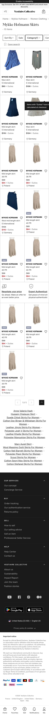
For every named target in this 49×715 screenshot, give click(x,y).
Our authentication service (17, 507)
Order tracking (11, 503)
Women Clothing (38, 18)
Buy (6, 499)
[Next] (31, 402)
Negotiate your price (12, 291)
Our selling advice (13, 529)
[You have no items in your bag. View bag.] (43, 11)
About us (8, 569)
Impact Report (11, 577)
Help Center (10, 551)
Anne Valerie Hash (23, 411)
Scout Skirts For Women (23, 457)
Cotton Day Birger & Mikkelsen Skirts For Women (24, 422)
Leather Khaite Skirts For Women (23, 434)
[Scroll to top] (41, 402)
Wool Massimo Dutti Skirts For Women (23, 447)
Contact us (9, 555)
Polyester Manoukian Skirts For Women (24, 437)
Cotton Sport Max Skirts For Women (23, 460)
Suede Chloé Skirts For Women (23, 417)
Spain (22, 701)
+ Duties (9, 86)
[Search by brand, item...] (5, 11)
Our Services (11, 481)
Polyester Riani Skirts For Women (23, 454)
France (7, 699)
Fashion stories (11, 586)
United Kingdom (17, 699)
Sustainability (11, 573)
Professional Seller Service (17, 537)
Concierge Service (13, 489)
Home (5, 18)
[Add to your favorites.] (21, 77)
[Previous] (17, 402)
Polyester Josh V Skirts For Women (23, 430)
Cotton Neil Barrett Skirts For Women (23, 450)
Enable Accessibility (24, 1)
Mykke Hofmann (19, 18)
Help (6, 547)
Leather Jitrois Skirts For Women (23, 427)
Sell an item (10, 533)
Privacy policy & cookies (23, 628)
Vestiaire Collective (15, 565)
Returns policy (11, 511)
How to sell (9, 525)
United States (29, 699)
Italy (27, 701)
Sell (6, 521)
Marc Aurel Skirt (23, 444)
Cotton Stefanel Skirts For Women (24, 464)
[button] (43, 11)
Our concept (10, 485)
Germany (39, 699)
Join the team (11, 582)
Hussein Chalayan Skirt (23, 414)
